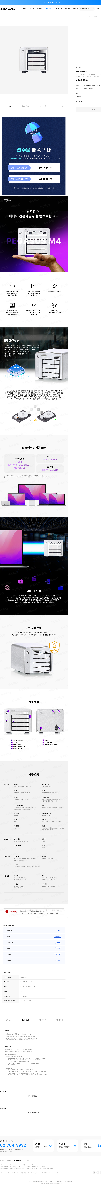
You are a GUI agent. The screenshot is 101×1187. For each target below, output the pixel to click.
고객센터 (2, 1141)
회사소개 (2, 1160)
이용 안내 (26, 1160)
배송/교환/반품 (25, 106)
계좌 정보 (10, 1141)
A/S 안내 (67, 9)
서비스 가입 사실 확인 (57, 1173)
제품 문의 (59, 106)
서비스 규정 (59, 9)
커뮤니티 (75, 9)
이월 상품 (31, 9)
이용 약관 (9, 1160)
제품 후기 (41, 106)
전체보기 (23, 9)
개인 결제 (48, 9)
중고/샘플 (40, 9)
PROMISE (95, 16)
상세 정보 (8, 106)
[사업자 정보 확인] (19, 1166)
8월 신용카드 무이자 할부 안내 (51, 2)
